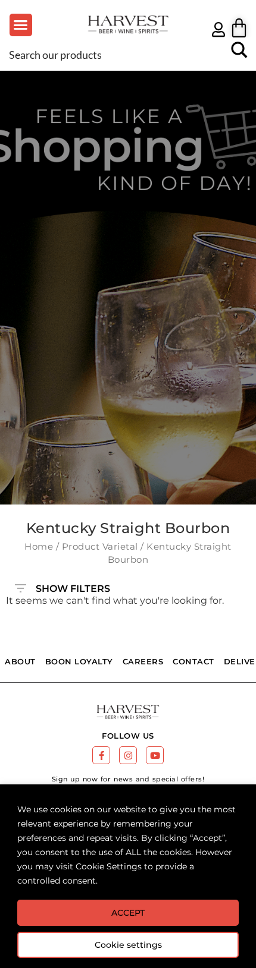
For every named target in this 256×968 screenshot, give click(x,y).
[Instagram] (128, 755)
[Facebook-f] (101, 755)
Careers (143, 661)
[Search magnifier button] (239, 54)
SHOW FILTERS (73, 586)
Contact (193, 661)
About (20, 661)
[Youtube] (155, 755)
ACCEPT (128, 912)
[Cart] (239, 27)
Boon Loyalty (79, 661)
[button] (21, 25)
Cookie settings (128, 944)
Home (38, 546)
